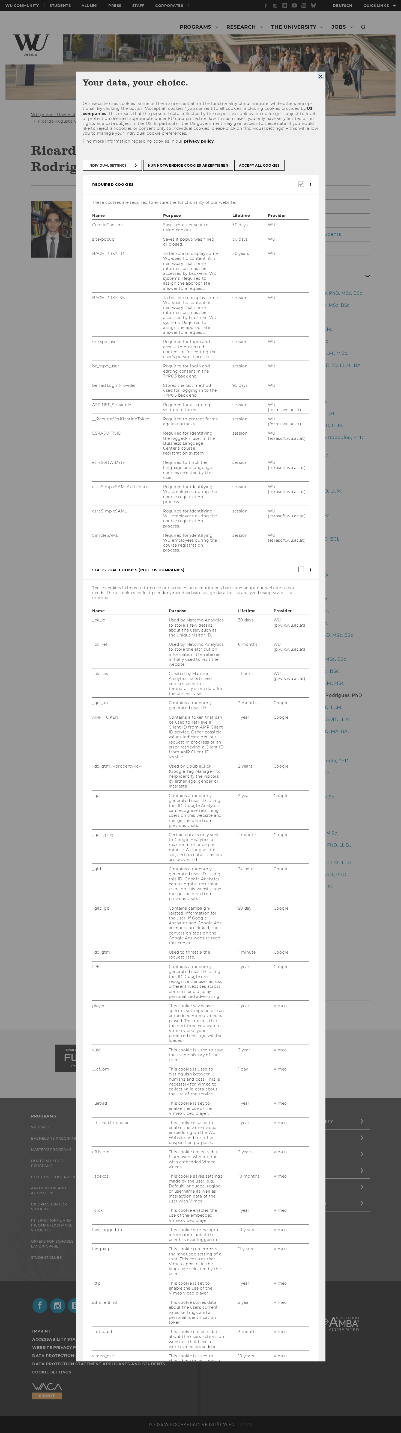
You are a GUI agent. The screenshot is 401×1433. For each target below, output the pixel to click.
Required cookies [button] (112, 184)
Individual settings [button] (107, 165)
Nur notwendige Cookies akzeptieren (188, 165)
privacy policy (199, 141)
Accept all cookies (259, 165)
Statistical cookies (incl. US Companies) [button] (138, 570)
